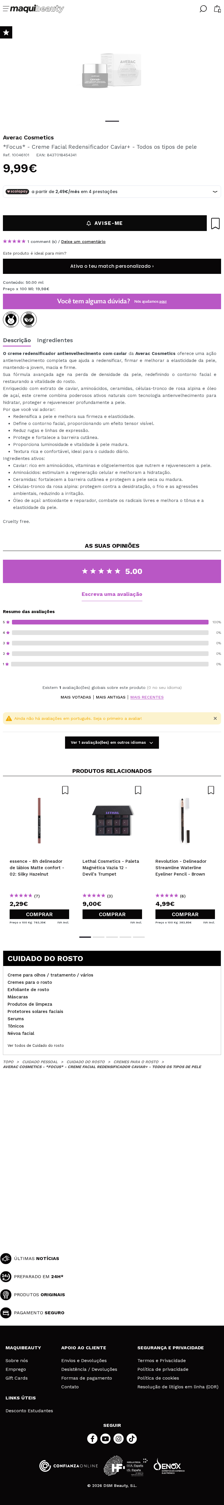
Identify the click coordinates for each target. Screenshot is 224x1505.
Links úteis (21, 1398)
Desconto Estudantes (29, 1410)
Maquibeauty (23, 1347)
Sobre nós (17, 1360)
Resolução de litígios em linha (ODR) (177, 1387)
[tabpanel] (112, 70)
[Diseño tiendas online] (169, 1466)
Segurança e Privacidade (170, 1347)
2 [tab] (98, 937)
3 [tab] (112, 937)
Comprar (39, 914)
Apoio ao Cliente (83, 1347)
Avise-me (108, 223)
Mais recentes (147, 697)
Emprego (16, 1369)
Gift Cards (17, 1378)
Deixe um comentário (83, 241)
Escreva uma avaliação (112, 594)
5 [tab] (139, 937)
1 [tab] (112, 121)
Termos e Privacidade (161, 1360)
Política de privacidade (162, 1369)
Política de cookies (158, 1378)
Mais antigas (110, 697)
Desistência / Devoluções (89, 1369)
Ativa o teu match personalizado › (112, 266)
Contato (70, 1387)
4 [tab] (125, 937)
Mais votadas (76, 697)
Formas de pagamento (86, 1378)
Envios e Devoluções (84, 1360)
